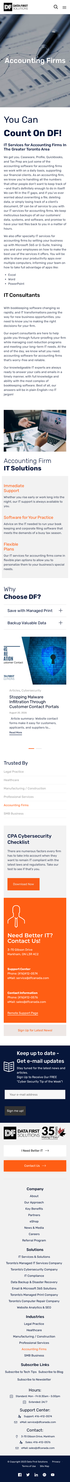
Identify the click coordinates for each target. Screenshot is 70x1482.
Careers (34, 1234)
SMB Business (14, 813)
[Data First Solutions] (16, 7)
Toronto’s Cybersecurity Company (34, 1269)
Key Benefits (34, 1208)
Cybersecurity (31, 690)
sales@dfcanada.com (31, 1002)
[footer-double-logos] (35, 1138)
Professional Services (19, 797)
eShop (34, 1221)
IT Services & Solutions (34, 1257)
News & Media (34, 1227)
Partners (34, 1215)
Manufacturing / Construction (25, 788)
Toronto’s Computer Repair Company (34, 1301)
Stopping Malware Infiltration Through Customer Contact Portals (34, 701)
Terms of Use (29, 1466)
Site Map (44, 1466)
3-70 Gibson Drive (19, 949)
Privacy (56, 1461)
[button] (15, 733)
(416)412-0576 (28, 997)
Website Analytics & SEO (34, 1307)
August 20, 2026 (18, 712)
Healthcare (11, 780)
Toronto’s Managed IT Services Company (34, 1263)
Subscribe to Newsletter (34, 1379)
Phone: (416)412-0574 (22, 973)
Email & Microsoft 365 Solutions (34, 1288)
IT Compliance (34, 1276)
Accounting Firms (16, 805)
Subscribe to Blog (50, 1372)
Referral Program (34, 1240)
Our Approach (34, 1202)
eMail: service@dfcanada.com (28, 978)
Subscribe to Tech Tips (21, 1372)
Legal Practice (14, 771)
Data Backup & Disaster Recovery (34, 1282)
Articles (14, 690)
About (34, 1196)
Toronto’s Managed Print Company (34, 1295)
